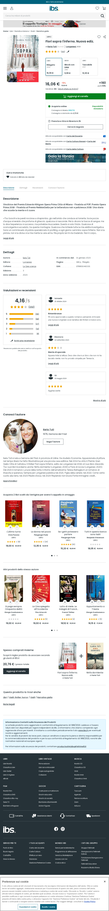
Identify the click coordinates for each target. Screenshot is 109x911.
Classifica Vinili (80, 778)
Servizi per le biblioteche (64, 848)
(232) (31, 307)
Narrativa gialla (44, 697)
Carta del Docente (74, 136)
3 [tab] (22, 80)
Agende (77, 794)
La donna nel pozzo (41, 531)
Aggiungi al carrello (77, 96)
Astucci (77, 806)
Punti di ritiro (8, 848)
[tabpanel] (22, 58)
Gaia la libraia (9, 859)
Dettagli (23, 187)
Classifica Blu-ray (10, 798)
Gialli (32, 697)
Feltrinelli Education (89, 864)
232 (63, 51)
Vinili (76, 771)
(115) (37, 314)
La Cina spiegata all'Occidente (40, 608)
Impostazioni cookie (27, 907)
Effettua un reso (35, 855)
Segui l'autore (53, 441)
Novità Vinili (79, 775)
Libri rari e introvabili (46, 767)
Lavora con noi (61, 859)
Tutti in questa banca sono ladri (95, 533)
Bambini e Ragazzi (10, 806)
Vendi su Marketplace (64, 855)
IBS (55, 89)
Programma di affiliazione (65, 851)
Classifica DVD (9, 794)
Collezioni (43, 775)
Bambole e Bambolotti (48, 802)
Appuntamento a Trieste (95, 608)
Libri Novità (7, 763)
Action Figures (44, 806)
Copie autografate (46, 771)
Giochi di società (46, 798)
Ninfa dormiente (94, 672)
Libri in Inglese (8, 775)
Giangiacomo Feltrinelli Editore (90, 852)
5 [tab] (28, 80)
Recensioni (38, 187)
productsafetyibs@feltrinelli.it (71, 746)
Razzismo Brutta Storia (90, 867)
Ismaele (58, 298)
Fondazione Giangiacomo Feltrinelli (92, 859)
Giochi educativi (45, 794)
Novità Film (7, 791)
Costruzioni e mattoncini (49, 791)
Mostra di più (99, 400)
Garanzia (33, 859)
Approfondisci (10, 481)
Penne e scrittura (81, 798)
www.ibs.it (83, 730)
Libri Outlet (7, 771)
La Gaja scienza (29, 266)
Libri (5, 697)
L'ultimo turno (14, 531)
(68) (37, 319)
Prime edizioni (44, 763)
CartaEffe (7, 855)
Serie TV (6, 802)
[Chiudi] (105, 881)
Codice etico (60, 863)
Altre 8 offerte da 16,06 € (68, 89)
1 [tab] (17, 80)
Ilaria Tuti (52, 46)
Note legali (9, 704)
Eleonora (58, 337)
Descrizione (8, 187)
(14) (37, 329)
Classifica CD (79, 767)
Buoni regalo (8, 851)
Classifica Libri (9, 767)
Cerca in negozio (75, 127)
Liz (55, 375)
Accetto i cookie (48, 907)
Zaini (76, 802)
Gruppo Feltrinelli (88, 848)
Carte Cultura (34, 851)
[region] (54, 894)
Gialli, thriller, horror (18, 697)
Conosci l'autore (56, 187)
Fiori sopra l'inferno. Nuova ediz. (67, 674)
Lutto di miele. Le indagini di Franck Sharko (68, 608)
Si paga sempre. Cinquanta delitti (13, 608)
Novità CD (78, 763)
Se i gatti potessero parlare (68, 533)
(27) (37, 324)
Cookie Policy (89, 901)
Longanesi (71, 46)
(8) (38, 334)
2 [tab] (20, 80)
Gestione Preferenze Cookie (40, 863)
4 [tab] (25, 80)
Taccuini (77, 791)
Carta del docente (36, 848)
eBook (5, 778)
